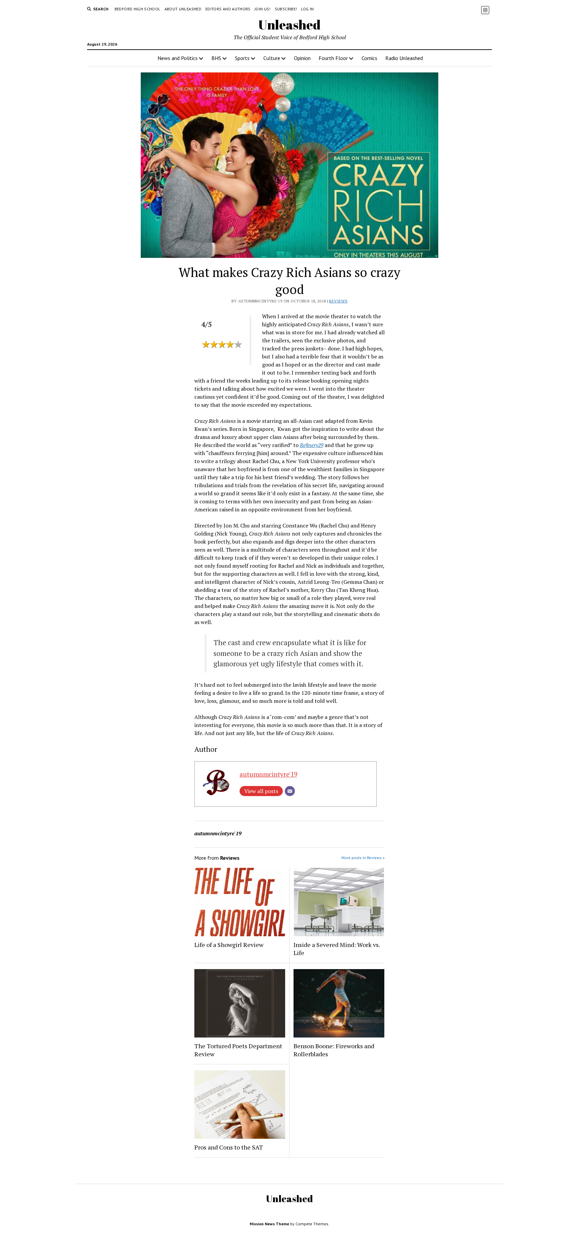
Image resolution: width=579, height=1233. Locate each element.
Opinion (302, 58)
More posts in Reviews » (363, 857)
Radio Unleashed (404, 58)
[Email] (290, 791)
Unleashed (289, 24)
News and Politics (177, 58)
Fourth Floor (333, 58)
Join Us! (263, 8)
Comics (369, 58)
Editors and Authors (228, 8)
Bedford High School (137, 8)
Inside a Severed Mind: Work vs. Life (337, 949)
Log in (307, 8)
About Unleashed (183, 8)
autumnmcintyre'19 (268, 774)
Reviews (338, 300)
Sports (242, 58)
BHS (216, 58)
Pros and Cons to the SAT (228, 1147)
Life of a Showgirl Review (228, 945)
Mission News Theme (269, 1223)
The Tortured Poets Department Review (238, 1050)
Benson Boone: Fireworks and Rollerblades (334, 1050)
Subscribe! (286, 8)
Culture (271, 58)
